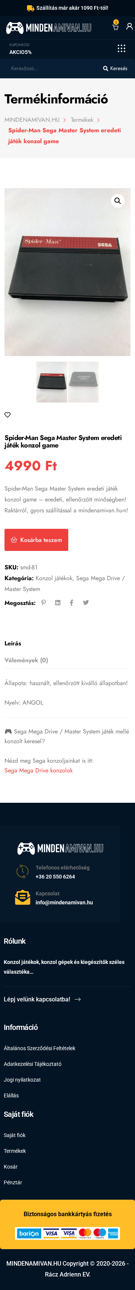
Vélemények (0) (26, 660)
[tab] (65, 643)
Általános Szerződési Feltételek (39, 1048)
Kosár (11, 1167)
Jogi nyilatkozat (22, 1080)
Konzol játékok (54, 578)
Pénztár (13, 1182)
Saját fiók (15, 1135)
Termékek (15, 1151)
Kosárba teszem (41, 540)
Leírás (12, 643)
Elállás (11, 1095)
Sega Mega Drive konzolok (38, 770)
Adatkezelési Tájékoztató (33, 1064)
